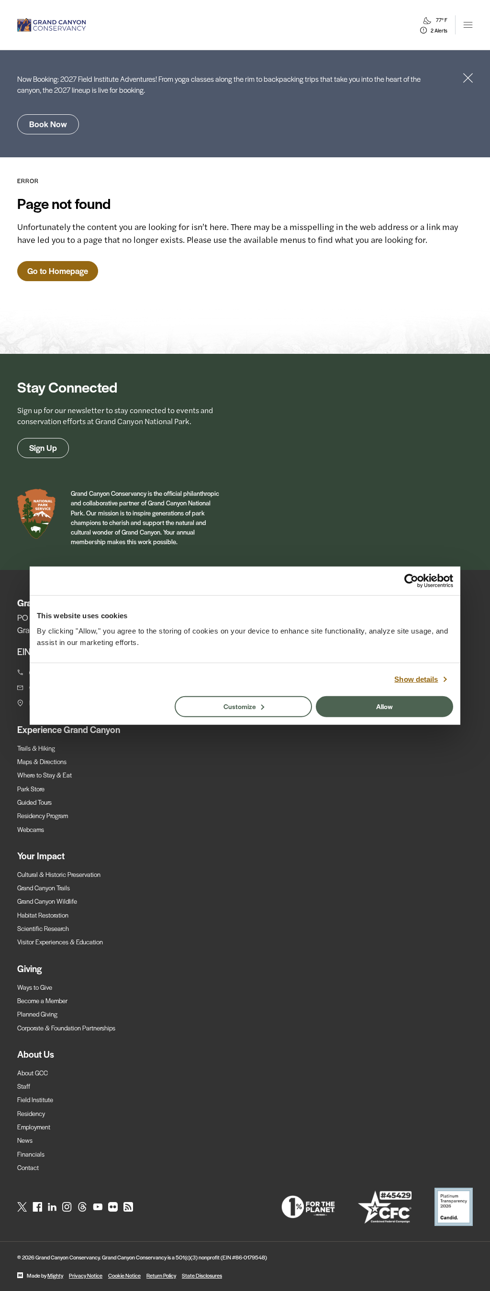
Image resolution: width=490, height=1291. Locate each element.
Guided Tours (34, 802)
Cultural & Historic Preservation (58, 874)
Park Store (31, 788)
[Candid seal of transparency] (453, 1207)
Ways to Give (34, 987)
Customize (239, 706)
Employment (33, 1126)
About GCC (32, 1072)
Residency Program (42, 815)
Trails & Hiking (36, 748)
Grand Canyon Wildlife (47, 901)
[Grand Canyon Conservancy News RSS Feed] (128, 1207)
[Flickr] (113, 1207)
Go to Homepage (57, 270)
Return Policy (161, 1275)
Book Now (48, 124)
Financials (31, 1154)
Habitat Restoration (42, 914)
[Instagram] (67, 1207)
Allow (384, 706)
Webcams (30, 829)
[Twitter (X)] (22, 1207)
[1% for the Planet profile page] (308, 1206)
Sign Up (43, 447)
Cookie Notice (124, 1275)
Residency (31, 1113)
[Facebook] (37, 1207)
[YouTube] (97, 1207)
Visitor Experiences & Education (60, 941)
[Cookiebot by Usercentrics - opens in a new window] (411, 581)
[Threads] (82, 1207)
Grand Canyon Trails (43, 887)
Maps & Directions (42, 761)
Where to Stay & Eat (44, 774)
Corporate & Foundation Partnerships (66, 1027)
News (25, 1140)
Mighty (55, 1275)
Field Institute (35, 1099)
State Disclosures (202, 1275)
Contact (28, 1167)
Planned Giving (37, 1013)
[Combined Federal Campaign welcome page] (385, 1207)
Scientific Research (43, 928)
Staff (23, 1086)
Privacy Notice (85, 1275)
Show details (416, 679)
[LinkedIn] (52, 1207)
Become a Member (42, 1000)
